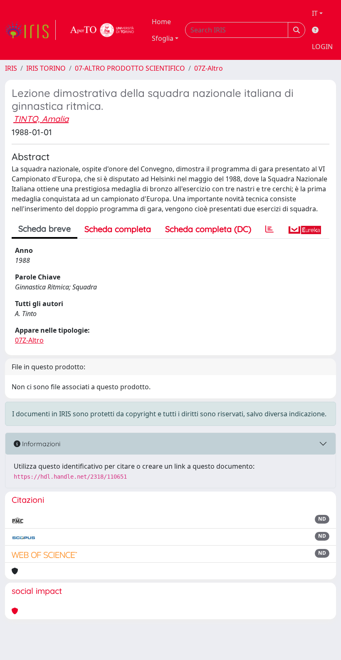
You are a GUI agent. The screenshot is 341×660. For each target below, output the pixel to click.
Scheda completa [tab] (117, 229)
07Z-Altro (208, 68)
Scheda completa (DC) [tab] (208, 229)
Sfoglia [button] (162, 38)
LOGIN (322, 46)
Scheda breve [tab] (44, 228)
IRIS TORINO (46, 68)
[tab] (269, 229)
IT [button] (315, 13)
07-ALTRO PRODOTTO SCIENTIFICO (130, 68)
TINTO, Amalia (41, 119)
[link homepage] (30, 30)
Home (161, 21)
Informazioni (40, 444)
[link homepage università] (102, 30)
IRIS (11, 68)
